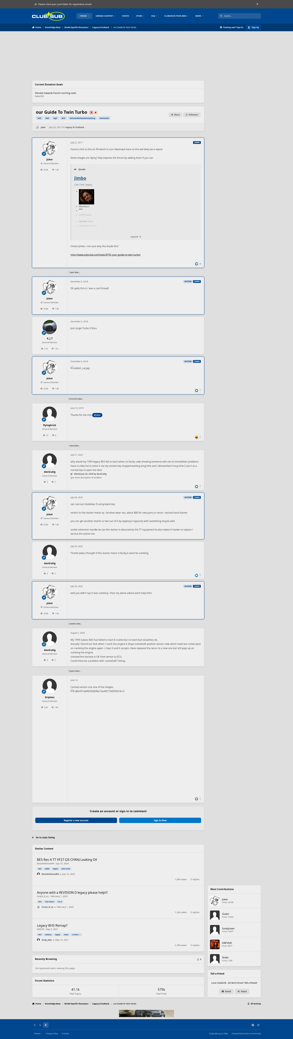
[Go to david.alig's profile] (50, 460)
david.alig (50, 471)
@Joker (97, 415)
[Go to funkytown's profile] (215, 930)
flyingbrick (49, 425)
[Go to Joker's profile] (37, 127)
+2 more (75, 935)
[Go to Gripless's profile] (50, 686)
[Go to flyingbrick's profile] (50, 414)
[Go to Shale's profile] (215, 959)
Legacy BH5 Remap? (52, 925)
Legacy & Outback (74, 127)
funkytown (228, 928)
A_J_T (50, 338)
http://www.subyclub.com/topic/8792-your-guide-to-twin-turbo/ (106, 254)
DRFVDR (227, 943)
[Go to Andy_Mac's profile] (38, 939)
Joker (43, 127)
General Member (51, 163)
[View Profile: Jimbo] (86, 191)
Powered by (246, 1033)
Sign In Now (160, 820)
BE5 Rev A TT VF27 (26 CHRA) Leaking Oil (67, 859)
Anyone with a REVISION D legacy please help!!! (72, 892)
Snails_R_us (43, 896)
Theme (37, 1033)
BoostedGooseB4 (45, 863)
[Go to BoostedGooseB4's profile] (38, 874)
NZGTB (40, 929)
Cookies (65, 1033)
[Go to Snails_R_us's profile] (38, 907)
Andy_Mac (47, 939)
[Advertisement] (118, 55)
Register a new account (76, 820)
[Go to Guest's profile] (215, 915)
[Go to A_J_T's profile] (50, 327)
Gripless (49, 697)
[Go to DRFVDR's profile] (215, 944)
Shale (225, 957)
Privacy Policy (52, 1033)
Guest (225, 914)
